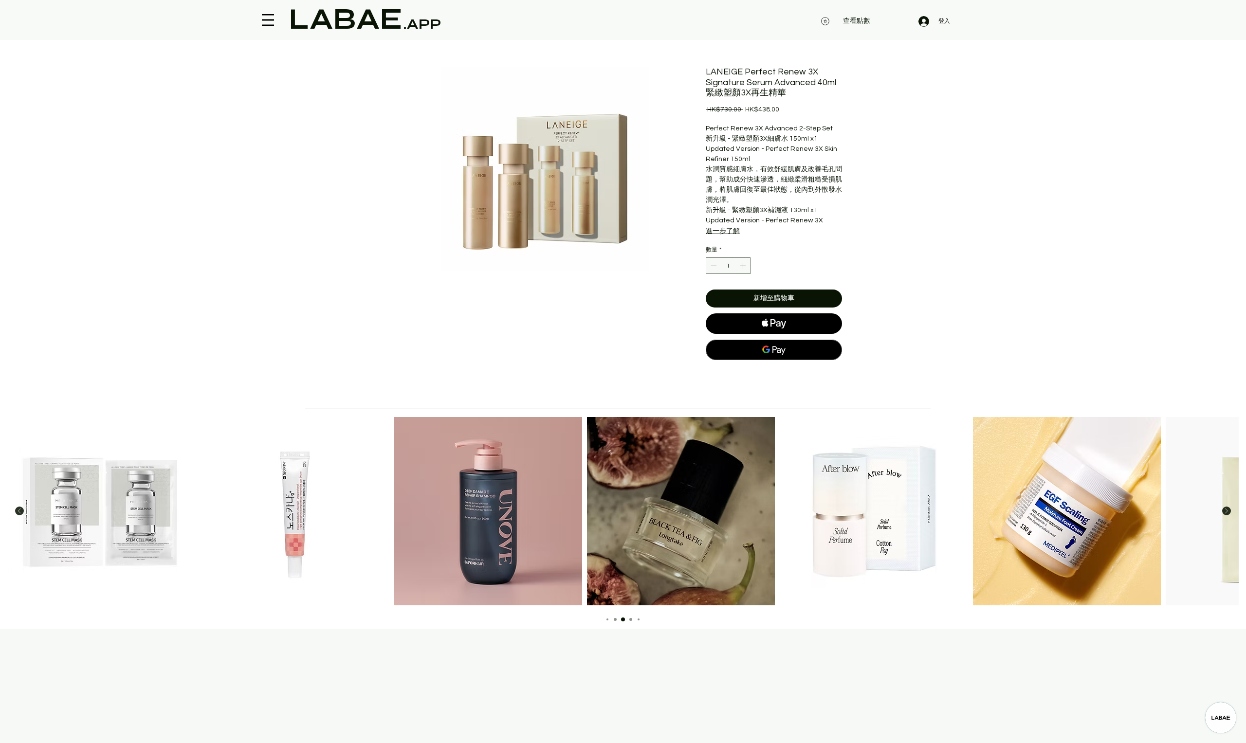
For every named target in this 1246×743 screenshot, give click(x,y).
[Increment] (743, 265)
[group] (623, 511)
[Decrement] (712, 265)
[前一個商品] (19, 511)
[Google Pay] (774, 350)
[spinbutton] (728, 265)
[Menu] (268, 20)
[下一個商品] (1226, 511)
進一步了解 (723, 231)
